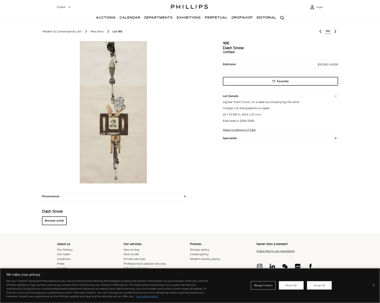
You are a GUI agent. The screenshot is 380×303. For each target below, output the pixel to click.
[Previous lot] (320, 31)
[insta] (259, 266)
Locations (63, 259)
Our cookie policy (147, 296)
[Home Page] (189, 7)
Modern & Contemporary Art (62, 31)
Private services (134, 259)
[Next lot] (335, 31)
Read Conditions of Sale (239, 130)
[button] (112, 112)
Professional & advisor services (145, 263)
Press (61, 263)
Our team (63, 254)
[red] (297, 266)
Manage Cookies (263, 285)
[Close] (373, 285)
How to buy (132, 249)
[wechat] (285, 266)
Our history (65, 249)
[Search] (282, 18)
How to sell (131, 254)
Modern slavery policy (205, 259)
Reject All (291, 285)
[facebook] (310, 266)
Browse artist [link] (54, 220)
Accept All (319, 285)
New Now (97, 31)
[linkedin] (272, 266)
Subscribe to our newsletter (275, 251)
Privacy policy (199, 249)
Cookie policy (199, 254)
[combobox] (64, 7)
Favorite (283, 81)
